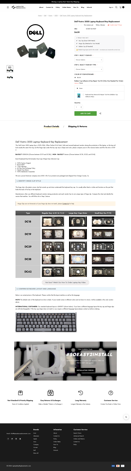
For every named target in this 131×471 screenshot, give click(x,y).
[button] (126, 417)
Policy (55, 439)
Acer (34, 433)
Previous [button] (30, 2)
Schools (55, 450)
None (80, 88)
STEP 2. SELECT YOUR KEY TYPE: (85, 65)
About (55, 433)
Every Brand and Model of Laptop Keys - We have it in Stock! (65, 2)
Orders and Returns (79, 439)
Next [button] (101, 2)
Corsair (35, 447)
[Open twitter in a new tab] (12, 438)
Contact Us (65, 204)
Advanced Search (79, 436)
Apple (35, 439)
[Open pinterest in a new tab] (16, 438)
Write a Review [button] (100, 25)
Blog (54, 447)
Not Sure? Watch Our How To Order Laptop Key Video (65, 282)
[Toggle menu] (7, 7)
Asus (34, 442)
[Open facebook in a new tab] (8, 438)
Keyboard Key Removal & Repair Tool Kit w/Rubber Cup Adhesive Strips (101, 96)
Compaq (35, 445)
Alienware (36, 436)
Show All (35, 453)
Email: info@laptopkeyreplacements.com (18, 434)
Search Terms (77, 433)
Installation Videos (85, 370)
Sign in (111, 7)
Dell (34, 450)
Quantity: (77, 103)
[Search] (116, 7)
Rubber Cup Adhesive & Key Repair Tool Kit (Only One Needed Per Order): (98, 82)
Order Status (57, 442)
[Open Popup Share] (100, 113)
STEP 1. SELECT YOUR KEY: (83, 55)
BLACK (79, 77)
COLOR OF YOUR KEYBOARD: (84, 74)
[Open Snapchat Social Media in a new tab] (20, 438)
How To (55, 445)
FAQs (75, 445)
